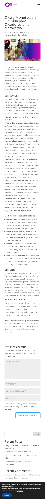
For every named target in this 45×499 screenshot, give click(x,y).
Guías (33, 32)
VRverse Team (13, 32)
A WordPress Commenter (14, 475)
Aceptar (6, 495)
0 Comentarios (22, 35)
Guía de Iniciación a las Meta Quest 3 (18, 452)
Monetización (9, 35)
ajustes (20, 491)
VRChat (32, 303)
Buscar (36, 434)
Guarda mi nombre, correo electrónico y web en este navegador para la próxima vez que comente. (22, 406)
